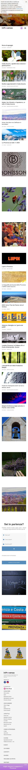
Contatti (6, 752)
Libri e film (6, 733)
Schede (6, 755)
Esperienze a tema (7, 696)
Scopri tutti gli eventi (14, 562)
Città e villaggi (6, 705)
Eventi (6, 745)
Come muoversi (7, 710)
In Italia (5, 731)
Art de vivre (6, 715)
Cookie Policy (19, 8)
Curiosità (5, 720)
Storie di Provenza (7, 734)
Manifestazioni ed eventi (9, 698)
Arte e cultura (6, 693)
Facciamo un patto (9, 759)
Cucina (6, 738)
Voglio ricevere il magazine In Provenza (13, 767)
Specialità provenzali (8, 739)
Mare (5, 707)
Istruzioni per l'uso (7, 724)
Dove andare (8, 703)
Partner (6, 762)
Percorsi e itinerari (7, 700)
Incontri (5, 726)
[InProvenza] (7, 28)
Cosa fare (7, 691)
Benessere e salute (8, 722)
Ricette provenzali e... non (9, 741)
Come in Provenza (9, 729)
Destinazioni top (7, 708)
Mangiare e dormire (8, 717)
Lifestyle (7, 713)
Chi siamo (7, 748)
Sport (5, 694)
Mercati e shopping (7, 719)
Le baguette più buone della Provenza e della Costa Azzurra (14, 285)
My (21, 28)
